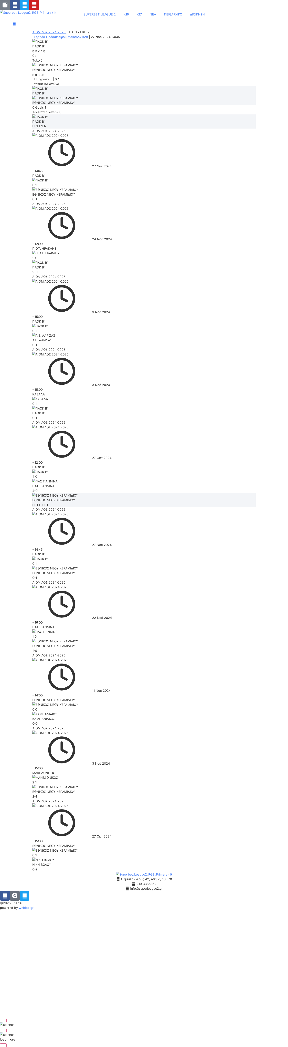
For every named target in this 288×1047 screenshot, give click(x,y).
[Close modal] (3, 1020)
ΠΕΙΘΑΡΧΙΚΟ (173, 14)
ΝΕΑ (153, 14)
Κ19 (126, 14)
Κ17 (139, 14)
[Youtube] (34, 5)
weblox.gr (26, 908)
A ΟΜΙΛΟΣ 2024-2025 (49, 32)
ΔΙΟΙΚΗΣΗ (197, 14)
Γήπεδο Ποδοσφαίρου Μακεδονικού (61, 37)
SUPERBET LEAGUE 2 (99, 14)
